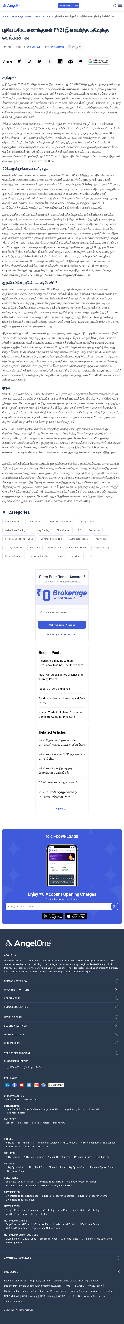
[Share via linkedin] (60, 61)
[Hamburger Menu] (120, 5)
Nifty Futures (13, 1156)
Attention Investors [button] (17, 1258)
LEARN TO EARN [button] (13, 1017)
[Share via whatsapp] (29, 61)
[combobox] (75, 46)
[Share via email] (81, 61)
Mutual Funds (34, 521)
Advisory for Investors (101, 1291)
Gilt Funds (87, 1238)
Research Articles (77, 547)
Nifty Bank (24, 1142)
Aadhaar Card (55, 547)
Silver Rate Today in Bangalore (58, 1195)
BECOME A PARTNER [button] (15, 1025)
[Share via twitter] (39, 61)
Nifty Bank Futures (34, 1156)
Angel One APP (13, 1109)
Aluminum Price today (42, 1210)
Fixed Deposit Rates (15, 1112)
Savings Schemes (13, 547)
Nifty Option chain (15, 1167)
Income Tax (101, 538)
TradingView (59, 1122)
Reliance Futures (83, 1156)
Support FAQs (34, 1067)
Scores (94, 1280)
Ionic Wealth (30, 1099)
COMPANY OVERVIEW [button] (15, 981)
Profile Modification (39, 556)
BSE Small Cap (13, 1146)
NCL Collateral (11, 1296)
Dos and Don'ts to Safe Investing (70, 1280)
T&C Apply (78, 1285)
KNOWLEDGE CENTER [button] (16, 1006)
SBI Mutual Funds (42, 1224)
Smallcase (23, 1122)
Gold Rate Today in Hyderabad (21, 1185)
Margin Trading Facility (74, 1109)
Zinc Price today (67, 1210)
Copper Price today (16, 1210)
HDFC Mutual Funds (89, 1224)
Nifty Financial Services (46, 1142)
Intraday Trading (41, 530)
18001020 (14, 1067)
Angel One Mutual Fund (18, 1224)
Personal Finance (13, 556)
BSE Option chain (15, 1171)
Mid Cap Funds (104, 1238)
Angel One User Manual (60, 521)
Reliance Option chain (102, 1167)
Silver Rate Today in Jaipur (20, 1199)
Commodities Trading (51, 538)
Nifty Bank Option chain (42, 1167)
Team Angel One (56, 46)
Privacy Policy (95, 1285)
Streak (35, 1122)
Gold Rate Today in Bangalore (56, 1185)
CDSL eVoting (29, 1296)
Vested (45, 1122)
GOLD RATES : (11, 1177)
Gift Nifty (43, 1146)
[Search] (115, 5)
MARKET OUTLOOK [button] (14, 1034)
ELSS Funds (12, 1238)
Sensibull (10, 1122)
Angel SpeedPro (51, 1109)
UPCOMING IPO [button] (12, 1042)
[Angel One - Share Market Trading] (13, 5)
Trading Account (86, 521)
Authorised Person (78, 538)
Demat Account (12, 521)
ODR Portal (64, 1296)
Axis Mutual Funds (65, 1224)
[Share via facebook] (50, 61)
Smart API (76, 556)
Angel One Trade (32, 1109)
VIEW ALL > (62, 808)
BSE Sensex (108, 1142)
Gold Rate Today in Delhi (50, 1181)
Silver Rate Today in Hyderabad (22, 1195)
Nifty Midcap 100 (90, 1142)
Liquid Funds (29, 1238)
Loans (60, 556)
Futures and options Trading (19, 538)
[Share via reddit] (70, 61)
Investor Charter (78, 1291)
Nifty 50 (10, 1142)
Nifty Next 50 (69, 1142)
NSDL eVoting (47, 1296)
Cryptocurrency (101, 547)
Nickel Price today (89, 1210)
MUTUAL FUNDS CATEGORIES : (21, 1234)
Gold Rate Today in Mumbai (20, 1181)
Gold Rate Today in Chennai (81, 1181)
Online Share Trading (15, 530)
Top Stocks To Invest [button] (17, 1053)
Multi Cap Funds (14, 1242)
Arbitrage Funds (69, 1238)
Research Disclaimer (15, 1280)
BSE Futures (102, 1156)
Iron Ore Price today (16, 1213)
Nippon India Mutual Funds (46, 1228)
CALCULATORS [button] (12, 998)
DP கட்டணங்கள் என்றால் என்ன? (58, 782)
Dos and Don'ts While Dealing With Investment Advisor (32, 1285)
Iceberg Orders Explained (54, 688)
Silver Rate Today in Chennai (93, 1195)
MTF (91, 556)
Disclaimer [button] (11, 1271)
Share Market (63, 530)
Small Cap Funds (48, 1238)
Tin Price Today (39, 1213)
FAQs (67, 1285)
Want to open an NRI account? (62, 634)
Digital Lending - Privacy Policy (20, 1291)
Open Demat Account (68, 6)
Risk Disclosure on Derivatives (89, 1296)
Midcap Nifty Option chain (72, 1167)
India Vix (29, 1146)
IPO (79, 530)
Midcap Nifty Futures (59, 1156)
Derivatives (94, 530)
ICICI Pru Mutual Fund (17, 1228)
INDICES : (9, 1138)
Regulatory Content (40, 1280)
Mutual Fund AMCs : (16, 1220)
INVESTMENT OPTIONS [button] (16, 989)
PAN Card (35, 547)
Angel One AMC (13, 1099)
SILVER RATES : (12, 1192)
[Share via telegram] (19, 61)
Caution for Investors (15, 1301)
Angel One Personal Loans (53, 1291)
